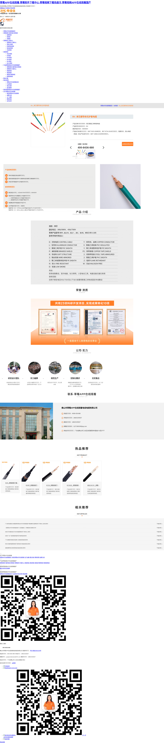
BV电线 (9, 55)
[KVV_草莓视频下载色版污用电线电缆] (10, 470)
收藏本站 (2, 8)
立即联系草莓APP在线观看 (127, 144)
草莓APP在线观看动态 (13, 82)
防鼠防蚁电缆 (10, 46)
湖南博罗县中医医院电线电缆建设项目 (15, 548)
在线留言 (7, 8)
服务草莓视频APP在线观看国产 (11, 89)
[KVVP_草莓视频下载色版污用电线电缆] (31, 471)
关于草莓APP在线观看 (9, 91)
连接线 (8, 38)
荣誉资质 (9, 99)
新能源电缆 (10, 76)
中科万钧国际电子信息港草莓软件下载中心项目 (17, 532)
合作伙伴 (9, 101)
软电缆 (8, 36)
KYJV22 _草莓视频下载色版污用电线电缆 (73, 485)
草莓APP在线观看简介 (6, 557)
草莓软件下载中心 (8, 40)
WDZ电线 (9, 53)
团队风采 (32, 557)
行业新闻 (9, 84)
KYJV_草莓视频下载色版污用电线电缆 (53, 485)
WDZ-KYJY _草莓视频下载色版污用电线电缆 (94, 485)
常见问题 (9, 85)
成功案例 (9, 87)
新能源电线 (47, 563)
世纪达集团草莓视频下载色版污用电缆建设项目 (17, 544)
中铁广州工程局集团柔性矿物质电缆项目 (16, 536)
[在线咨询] (6, 666)
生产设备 (26, 557)
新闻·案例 (6, 80)
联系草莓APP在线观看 (13, 93)
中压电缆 (9, 50)
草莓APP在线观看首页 (9, 31)
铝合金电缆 (10, 48)
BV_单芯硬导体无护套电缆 (126, 105)
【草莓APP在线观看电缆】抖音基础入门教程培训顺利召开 (20, 528)
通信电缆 (9, 72)
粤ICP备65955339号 (35, 650)
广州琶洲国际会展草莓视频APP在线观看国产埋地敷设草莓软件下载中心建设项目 (26, 524)
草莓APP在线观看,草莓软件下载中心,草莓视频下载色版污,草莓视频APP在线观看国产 (45, 2)
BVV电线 (9, 59)
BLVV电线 (9, 63)
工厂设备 (9, 97)
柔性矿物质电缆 (11, 74)
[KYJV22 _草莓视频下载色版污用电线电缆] (72, 471)
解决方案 (5, 78)
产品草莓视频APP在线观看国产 (11, 65)
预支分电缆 (10, 44)
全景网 (14, 663)
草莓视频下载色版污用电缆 (10, 33)
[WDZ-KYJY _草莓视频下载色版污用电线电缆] (92, 471)
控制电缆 (9, 34)
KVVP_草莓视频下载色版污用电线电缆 (32, 485)
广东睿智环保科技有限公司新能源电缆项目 (16, 540)
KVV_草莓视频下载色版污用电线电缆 (12, 483)
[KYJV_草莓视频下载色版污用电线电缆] (51, 471)
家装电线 (5, 51)
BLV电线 (9, 61)
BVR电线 (9, 57)
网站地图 (12, 8)
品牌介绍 (9, 95)
